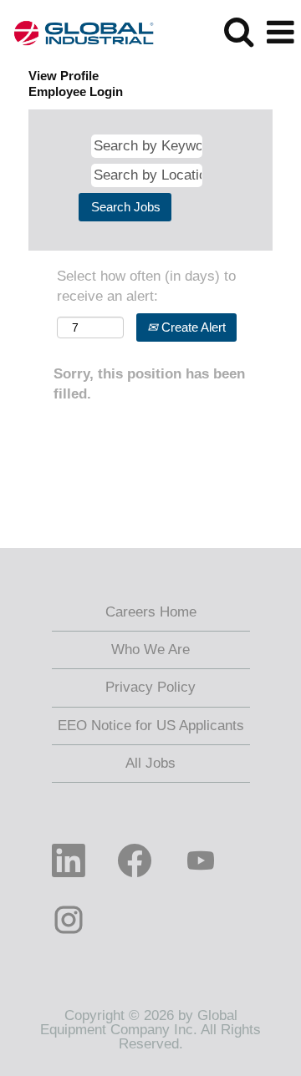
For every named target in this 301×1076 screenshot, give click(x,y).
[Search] (238, 32)
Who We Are (150, 649)
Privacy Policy (150, 687)
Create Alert (192, 327)
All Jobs (150, 763)
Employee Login (75, 91)
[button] (280, 33)
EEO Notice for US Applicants (151, 725)
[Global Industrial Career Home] (77, 31)
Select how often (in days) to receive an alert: (146, 286)
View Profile (63, 76)
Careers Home (150, 612)
